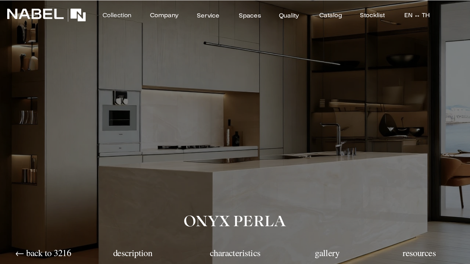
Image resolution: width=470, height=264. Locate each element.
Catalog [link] (330, 15)
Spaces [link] (250, 15)
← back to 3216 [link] (43, 252)
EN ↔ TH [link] (417, 15)
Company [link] (164, 15)
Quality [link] (289, 15)
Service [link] (208, 15)
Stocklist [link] (372, 15)
